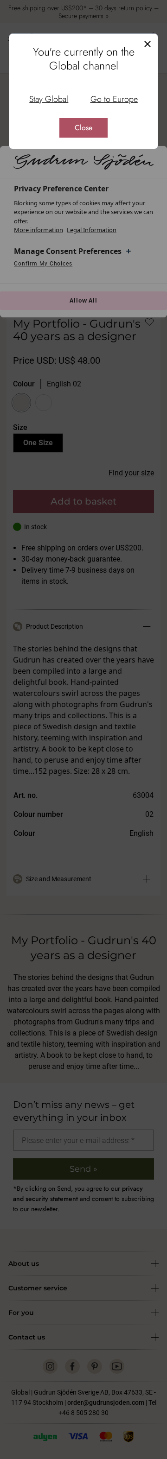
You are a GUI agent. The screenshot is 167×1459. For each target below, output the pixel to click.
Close (83, 127)
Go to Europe (114, 99)
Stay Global (48, 99)
